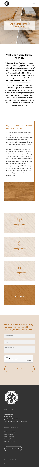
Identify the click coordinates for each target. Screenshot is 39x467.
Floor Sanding (8, 434)
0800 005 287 (9, 414)
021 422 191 (8, 416)
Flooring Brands (9, 441)
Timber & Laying (9, 432)
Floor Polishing (9, 436)
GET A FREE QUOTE (13, 449)
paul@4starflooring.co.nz (12, 419)
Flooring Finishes (9, 439)
